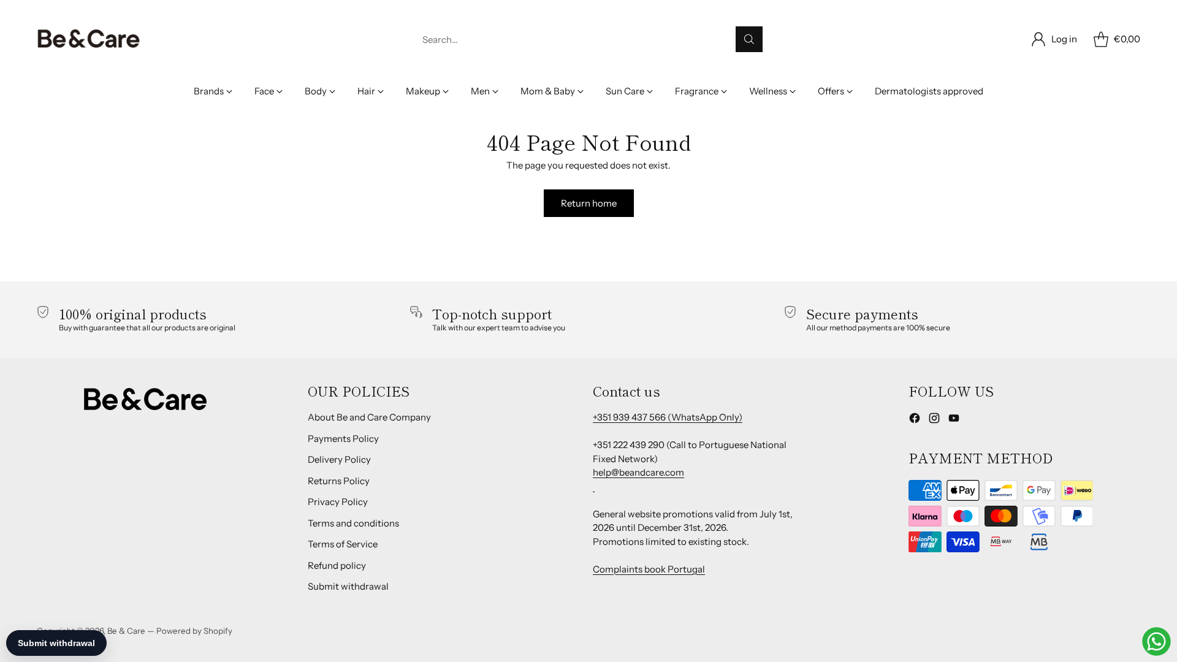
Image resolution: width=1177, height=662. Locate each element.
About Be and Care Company (369, 417)
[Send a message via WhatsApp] (1156, 641)
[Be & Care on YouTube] (954, 420)
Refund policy (337, 565)
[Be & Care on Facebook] (914, 420)
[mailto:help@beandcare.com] (594, 486)
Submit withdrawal (348, 586)
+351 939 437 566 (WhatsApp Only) (667, 417)
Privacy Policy (338, 502)
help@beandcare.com (638, 472)
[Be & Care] (89, 39)
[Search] (749, 39)
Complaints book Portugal (649, 569)
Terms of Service (343, 544)
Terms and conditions (353, 523)
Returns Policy (339, 481)
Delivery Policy (339, 459)
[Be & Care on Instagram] (934, 420)
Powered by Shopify (194, 631)
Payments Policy (343, 438)
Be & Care (126, 631)
